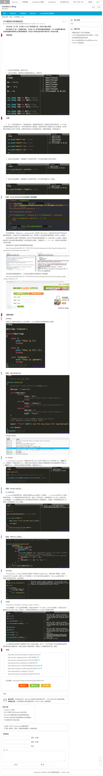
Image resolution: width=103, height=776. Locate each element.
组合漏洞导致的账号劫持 (80, 37)
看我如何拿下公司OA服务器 (81, 32)
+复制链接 (47, 701)
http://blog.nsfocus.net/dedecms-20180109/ (22, 663)
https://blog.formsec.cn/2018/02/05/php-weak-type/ (24, 665)
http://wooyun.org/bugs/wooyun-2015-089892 (22, 657)
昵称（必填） (35, 737)
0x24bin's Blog (9, 6)
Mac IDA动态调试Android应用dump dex (84, 40)
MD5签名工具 (64, 2)
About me (15, 2)
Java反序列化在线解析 (47, 13)
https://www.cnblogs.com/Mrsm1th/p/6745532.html (24, 668)
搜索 (93, 7)
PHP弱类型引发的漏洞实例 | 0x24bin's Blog (30, 701)
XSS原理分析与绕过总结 (11, 720)
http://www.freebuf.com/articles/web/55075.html (23, 674)
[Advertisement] (34, 52)
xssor (97, 2)
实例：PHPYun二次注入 (14, 537)
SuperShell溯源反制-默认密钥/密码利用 (16, 715)
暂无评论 (27, 24)
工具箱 (90, 2)
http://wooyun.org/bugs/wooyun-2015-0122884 (23, 660)
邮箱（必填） (35, 742)
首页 (4, 13)
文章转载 (23, 13)
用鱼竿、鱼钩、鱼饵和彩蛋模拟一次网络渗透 (23, 728)
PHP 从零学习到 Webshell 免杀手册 (15, 712)
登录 (99, 7)
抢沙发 (35, 685)
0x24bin (28, 699)
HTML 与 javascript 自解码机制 (18, 726)
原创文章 (13, 13)
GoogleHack (52, 2)
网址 (32, 746)
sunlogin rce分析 (9, 710)
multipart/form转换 (38, 2)
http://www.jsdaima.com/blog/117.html (20, 671)
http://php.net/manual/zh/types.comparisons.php (23, 654)
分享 (46, 685)
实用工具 (33, 13)
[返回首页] (5, 2)
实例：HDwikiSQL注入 (13, 373)
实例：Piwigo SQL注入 (14, 489)
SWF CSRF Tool (78, 2)
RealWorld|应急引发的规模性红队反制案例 (17, 717)
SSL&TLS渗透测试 (78, 43)
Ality (68, 772)
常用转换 (25, 2)
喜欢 (24, 685)
